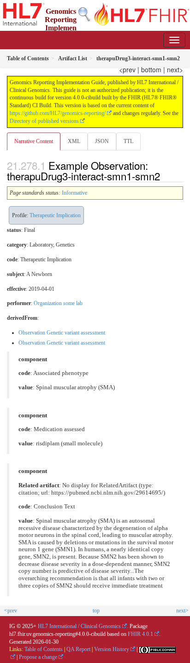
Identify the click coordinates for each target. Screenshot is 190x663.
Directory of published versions (44, 121)
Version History (111, 649)
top (96, 610)
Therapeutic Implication (55, 215)
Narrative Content (33, 141)
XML (74, 141)
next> (175, 69)
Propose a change (38, 657)
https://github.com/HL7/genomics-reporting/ (58, 113)
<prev (127, 69)
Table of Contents (43, 649)
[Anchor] (165, 176)
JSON (102, 141)
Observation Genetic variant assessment (61, 332)
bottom (151, 69)
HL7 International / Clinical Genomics (79, 626)
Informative (74, 193)
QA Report (78, 649)
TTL (128, 141)
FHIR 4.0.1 (140, 634)
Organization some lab (58, 303)
